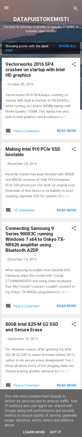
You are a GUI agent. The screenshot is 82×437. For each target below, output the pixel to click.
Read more (67, 131)
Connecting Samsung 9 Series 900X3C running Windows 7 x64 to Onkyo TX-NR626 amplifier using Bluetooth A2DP (35, 239)
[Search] (75, 9)
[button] (74, 64)
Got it (55, 432)
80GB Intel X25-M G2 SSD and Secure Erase (31, 326)
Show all (68, 46)
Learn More (34, 432)
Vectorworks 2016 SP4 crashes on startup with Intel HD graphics (35, 69)
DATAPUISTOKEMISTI (41, 19)
